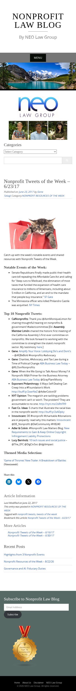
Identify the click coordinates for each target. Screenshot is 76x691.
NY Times (34, 305)
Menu (38, 57)
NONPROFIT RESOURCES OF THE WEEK (43, 195)
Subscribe (12, 614)
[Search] (67, 160)
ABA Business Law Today (54, 363)
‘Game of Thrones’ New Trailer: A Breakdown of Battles (35, 460)
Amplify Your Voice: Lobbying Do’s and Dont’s (45, 351)
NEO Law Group (54, 682)
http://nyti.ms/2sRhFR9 (52, 404)
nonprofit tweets (26, 514)
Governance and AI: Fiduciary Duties (25, 568)
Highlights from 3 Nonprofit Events (24, 554)
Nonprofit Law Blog (38, 21)
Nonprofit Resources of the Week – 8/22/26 (29, 561)
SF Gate (48, 297)
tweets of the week (46, 514)
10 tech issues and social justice (47, 440)
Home (17, 682)
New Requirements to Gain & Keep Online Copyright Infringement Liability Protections (40, 432)
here (39, 347)
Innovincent (64, 420)
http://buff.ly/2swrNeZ (25, 391)
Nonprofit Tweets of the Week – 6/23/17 (48, 517)
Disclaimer (39, 682)
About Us (26, 682)
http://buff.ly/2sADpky (52, 412)
